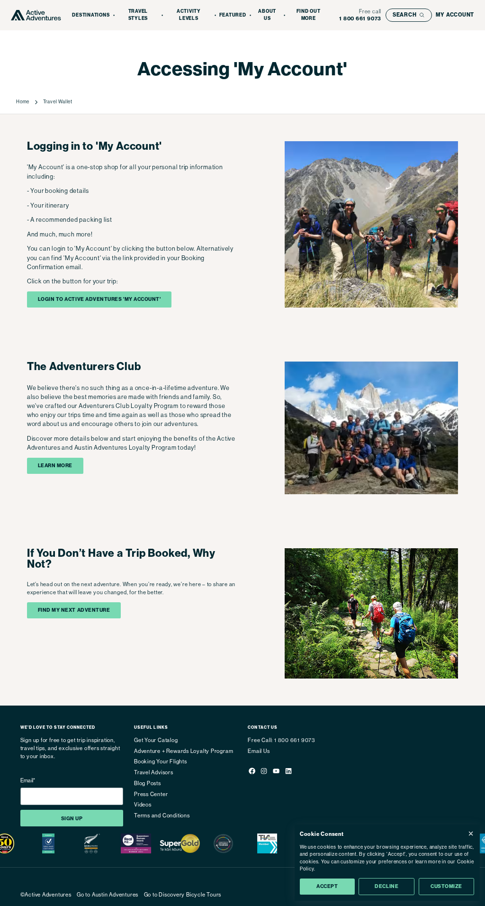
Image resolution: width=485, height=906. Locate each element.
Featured (232, 15)
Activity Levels (189, 15)
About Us (267, 15)
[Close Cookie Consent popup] (470, 833)
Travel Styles (138, 15)
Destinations (90, 15)
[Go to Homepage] (36, 15)
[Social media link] (252, 772)
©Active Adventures (46, 895)
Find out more (308, 15)
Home (22, 101)
